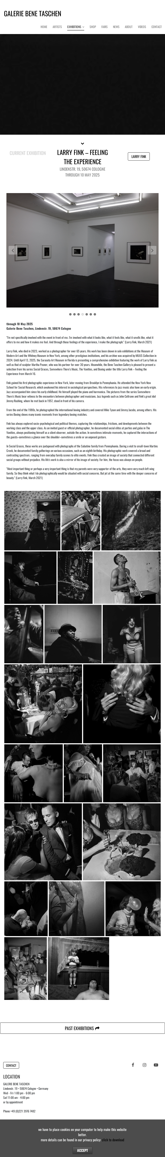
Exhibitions (74, 26)
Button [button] (82, 80)
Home (44, 26)
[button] (82, 143)
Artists (57, 26)
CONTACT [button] (11, 1065)
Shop (93, 26)
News (116, 26)
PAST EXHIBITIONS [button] (80, 1028)
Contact (156, 26)
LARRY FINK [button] (138, 156)
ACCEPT (82, 1150)
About (129, 26)
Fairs (104, 26)
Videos (142, 26)
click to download (113, 1139)
